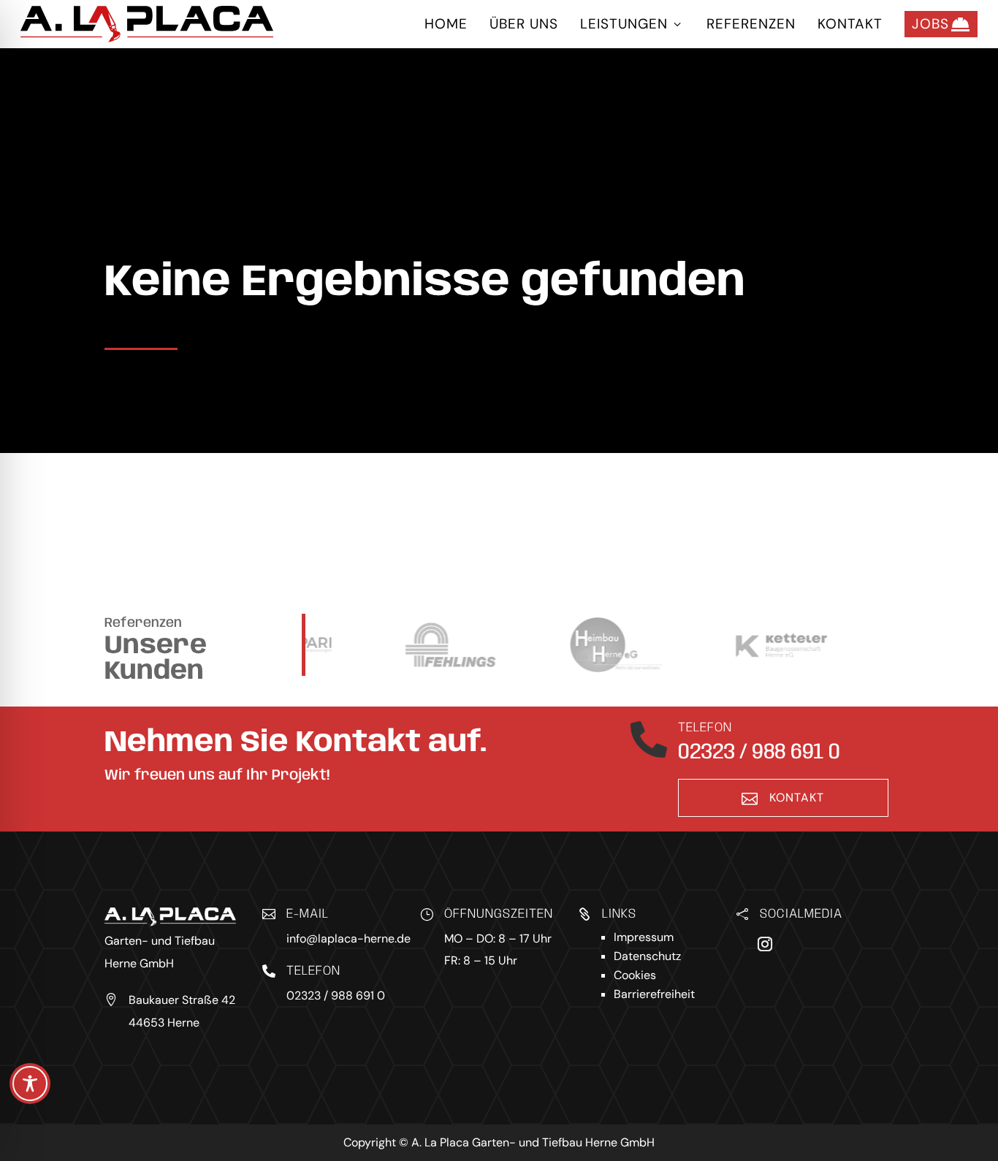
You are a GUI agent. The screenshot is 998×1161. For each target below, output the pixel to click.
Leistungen (632, 24)
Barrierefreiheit (654, 994)
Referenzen (751, 24)
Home (446, 24)
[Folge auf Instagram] (765, 944)
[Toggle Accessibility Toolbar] (30, 1084)
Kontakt (850, 24)
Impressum (644, 937)
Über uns (524, 24)
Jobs (941, 24)
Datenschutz (647, 956)
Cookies (635, 975)
